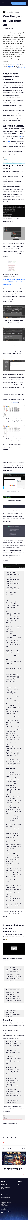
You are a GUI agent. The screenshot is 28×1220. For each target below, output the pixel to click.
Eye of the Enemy (4, 1185)
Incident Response (5, 1182)
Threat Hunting (4, 1184)
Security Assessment (5, 1187)
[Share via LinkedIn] (11, 1137)
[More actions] (24, 12)
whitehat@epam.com (5, 1197)
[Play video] (14, 949)
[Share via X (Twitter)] (7, 1137)
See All (23, 1148)
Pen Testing (3, 1188)
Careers (19, 1186)
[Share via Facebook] (4, 1137)
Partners (19, 1184)
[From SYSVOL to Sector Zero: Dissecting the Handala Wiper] (14, 1158)
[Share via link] (15, 1137)
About (19, 1182)
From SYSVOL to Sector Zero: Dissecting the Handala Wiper (13, 1169)
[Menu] (3, 3)
